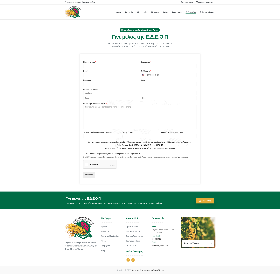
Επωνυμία (88, 80)
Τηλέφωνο (146, 71)
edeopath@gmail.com (160, 245)
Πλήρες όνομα (89, 62)
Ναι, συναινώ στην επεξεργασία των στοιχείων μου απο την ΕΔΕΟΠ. (113, 154)
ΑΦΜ (143, 80)
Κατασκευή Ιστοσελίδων (148, 270)
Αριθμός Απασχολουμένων (172, 132)
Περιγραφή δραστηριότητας (95, 103)
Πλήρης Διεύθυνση (90, 89)
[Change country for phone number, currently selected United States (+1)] (143, 75)
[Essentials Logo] (79, 228)
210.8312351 (157, 239)
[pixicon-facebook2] (128, 260)
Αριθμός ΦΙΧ (128, 132)
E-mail (86, 71)
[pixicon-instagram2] (133, 260)
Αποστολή (89, 175)
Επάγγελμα (146, 62)
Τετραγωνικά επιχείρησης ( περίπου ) (98, 132)
